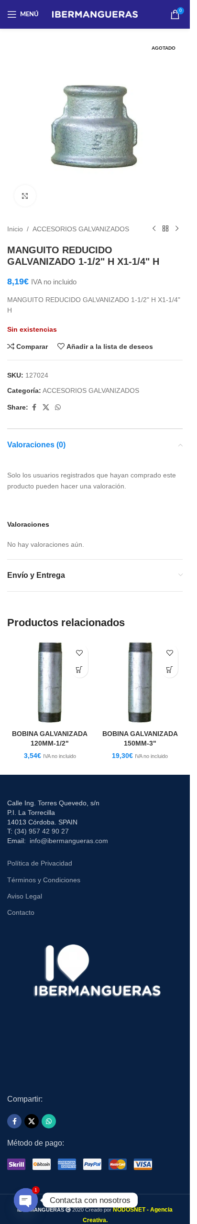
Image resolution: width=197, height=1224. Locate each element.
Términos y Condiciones (43, 880)
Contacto (20, 912)
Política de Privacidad (39, 863)
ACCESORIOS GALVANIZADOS (81, 229)
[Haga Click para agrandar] (25, 195)
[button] (79, 669)
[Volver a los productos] (165, 229)
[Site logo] (95, 14)
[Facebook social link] (34, 407)
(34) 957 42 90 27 (41, 831)
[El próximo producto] (177, 229)
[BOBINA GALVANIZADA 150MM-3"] (140, 682)
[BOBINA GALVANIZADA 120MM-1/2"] (50, 682)
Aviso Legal (24, 896)
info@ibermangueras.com (69, 841)
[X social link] (46, 407)
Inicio (15, 229)
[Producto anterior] (154, 229)
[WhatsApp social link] (58, 407)
